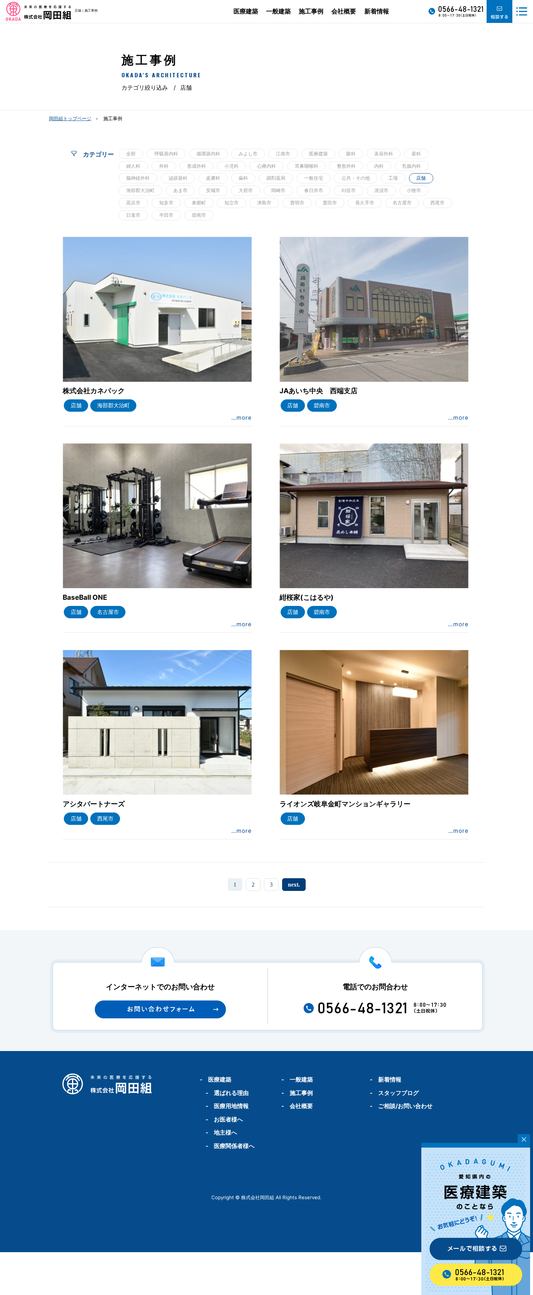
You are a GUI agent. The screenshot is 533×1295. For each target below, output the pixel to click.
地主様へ (225, 1132)
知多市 (166, 202)
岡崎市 (278, 190)
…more (241, 417)
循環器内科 (208, 153)
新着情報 (376, 11)
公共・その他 (356, 178)
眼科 (351, 153)
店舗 (421, 178)
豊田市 (330, 202)
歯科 (243, 178)
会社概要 (343, 11)
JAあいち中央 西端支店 (319, 391)
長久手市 (364, 202)
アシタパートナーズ (94, 804)
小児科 (231, 166)
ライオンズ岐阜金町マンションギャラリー (345, 804)
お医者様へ (228, 1119)
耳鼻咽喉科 (306, 166)
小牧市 (414, 190)
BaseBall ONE (85, 597)
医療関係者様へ (234, 1146)
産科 (416, 153)
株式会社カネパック (94, 391)
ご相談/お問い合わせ (405, 1106)
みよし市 (248, 153)
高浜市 (133, 202)
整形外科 (346, 166)
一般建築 (278, 11)
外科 (164, 166)
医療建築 (246, 11)
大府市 (246, 190)
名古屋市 (402, 202)
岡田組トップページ (70, 118)
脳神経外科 (138, 178)
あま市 (180, 190)
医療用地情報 (231, 1106)
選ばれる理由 (231, 1093)
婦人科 (133, 166)
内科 (379, 166)
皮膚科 (213, 178)
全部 (131, 153)
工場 (393, 178)
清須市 (381, 190)
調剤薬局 (275, 178)
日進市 (133, 215)
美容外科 (383, 153)
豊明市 (297, 202)
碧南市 (199, 215)
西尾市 (437, 202)
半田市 (166, 215)
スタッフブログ (398, 1093)
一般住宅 (313, 178)
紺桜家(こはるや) (307, 597)
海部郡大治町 (140, 190)
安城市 (213, 190)
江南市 (283, 153)
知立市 (231, 202)
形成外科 (196, 166)
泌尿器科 (178, 178)
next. (294, 884)
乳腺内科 (411, 166)
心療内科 (266, 166)
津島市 (264, 202)
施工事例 (311, 11)
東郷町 (199, 202)
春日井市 (313, 190)
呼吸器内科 (166, 153)
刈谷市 (349, 190)
